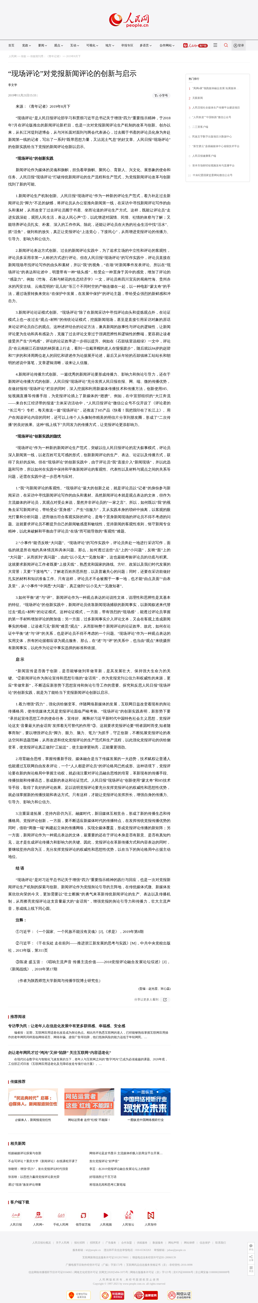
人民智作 (151, 1224)
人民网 (13, 56)
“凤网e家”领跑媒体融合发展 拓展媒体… (215, 88)
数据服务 (158, 1242)
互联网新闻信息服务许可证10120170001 (105, 1257)
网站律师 (189, 1242)
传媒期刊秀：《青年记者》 (46, 56)
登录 (241, 45)
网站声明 (173, 1242)
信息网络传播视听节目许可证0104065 (50, 1272)
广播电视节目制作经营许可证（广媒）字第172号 (94, 1264)
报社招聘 (79, 1242)
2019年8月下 (73, 56)
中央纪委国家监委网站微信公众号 (213, 175)
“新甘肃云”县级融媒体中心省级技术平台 (215, 146)
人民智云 (128, 1224)
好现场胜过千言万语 (103, 1176)
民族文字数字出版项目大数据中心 (212, 136)
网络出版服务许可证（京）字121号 (150, 1272)
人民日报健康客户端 (204, 155)
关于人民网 (62, 1242)
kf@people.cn (93, 1250)
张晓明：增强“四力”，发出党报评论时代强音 (38, 1168)
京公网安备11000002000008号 (212, 1272)
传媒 (23, 56)
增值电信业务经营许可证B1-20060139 (154, 1257)
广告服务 (111, 1242)
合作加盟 (126, 1242)
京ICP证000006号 (183, 1272)
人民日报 (16, 1224)
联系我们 (220, 1242)
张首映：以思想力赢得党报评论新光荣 (33, 1176)
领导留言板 (83, 1224)
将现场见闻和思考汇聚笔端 (107, 1184)
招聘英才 (95, 1242)
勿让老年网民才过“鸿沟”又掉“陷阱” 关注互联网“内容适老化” (59, 1052)
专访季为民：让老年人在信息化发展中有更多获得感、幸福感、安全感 (66, 1026)
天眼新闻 (197, 98)
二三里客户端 (200, 127)
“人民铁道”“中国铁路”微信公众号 (211, 117)
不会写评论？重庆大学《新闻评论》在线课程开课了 (43, 1161)
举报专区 (127, 45)
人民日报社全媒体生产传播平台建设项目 (216, 107)
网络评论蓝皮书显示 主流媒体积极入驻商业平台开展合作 (127, 1153)
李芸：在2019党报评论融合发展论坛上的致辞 (119, 1168)
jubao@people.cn (176, 1250)
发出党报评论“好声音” (104, 1161)
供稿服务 (142, 1242)
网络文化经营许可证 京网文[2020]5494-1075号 (101, 1272)
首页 (11, 45)
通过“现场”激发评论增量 (24, 1184)
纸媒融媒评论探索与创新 (24, 1153)
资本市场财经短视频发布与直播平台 (213, 165)
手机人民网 (60, 1224)
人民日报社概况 (41, 1242)
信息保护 (205, 1242)
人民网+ (38, 1224)
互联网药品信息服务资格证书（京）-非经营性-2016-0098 (159, 1264)
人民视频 (106, 1224)
